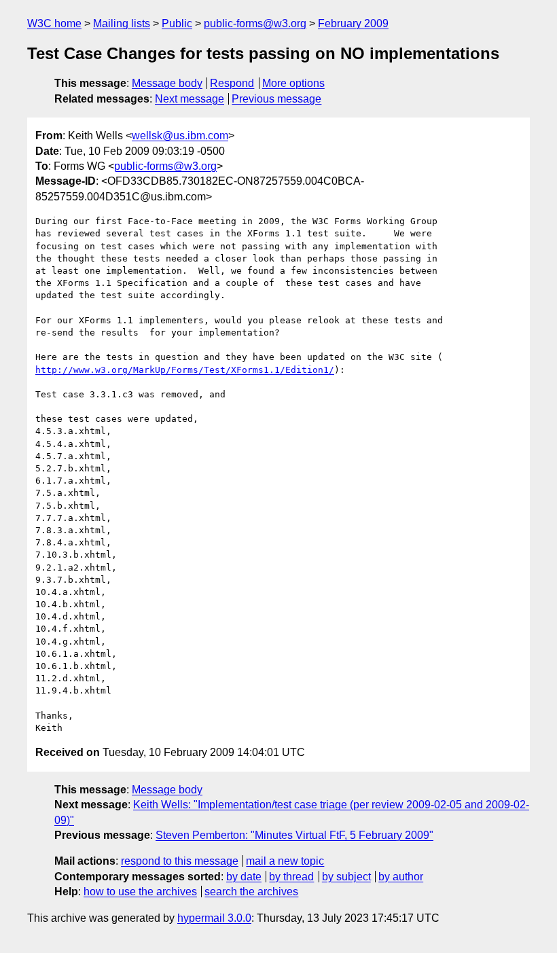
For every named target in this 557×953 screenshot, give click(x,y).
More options (293, 83)
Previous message (276, 99)
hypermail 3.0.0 (214, 918)
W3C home (54, 23)
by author (400, 876)
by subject (346, 876)
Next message (189, 99)
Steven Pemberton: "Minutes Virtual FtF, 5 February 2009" (294, 835)
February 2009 (353, 23)
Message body (167, 83)
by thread (291, 876)
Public (177, 23)
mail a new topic (285, 861)
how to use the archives (140, 891)
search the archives (251, 891)
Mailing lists (121, 23)
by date (244, 876)
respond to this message (179, 861)
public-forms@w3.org (255, 23)
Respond (232, 83)
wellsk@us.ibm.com (180, 135)
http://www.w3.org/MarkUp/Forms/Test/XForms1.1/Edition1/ (184, 370)
